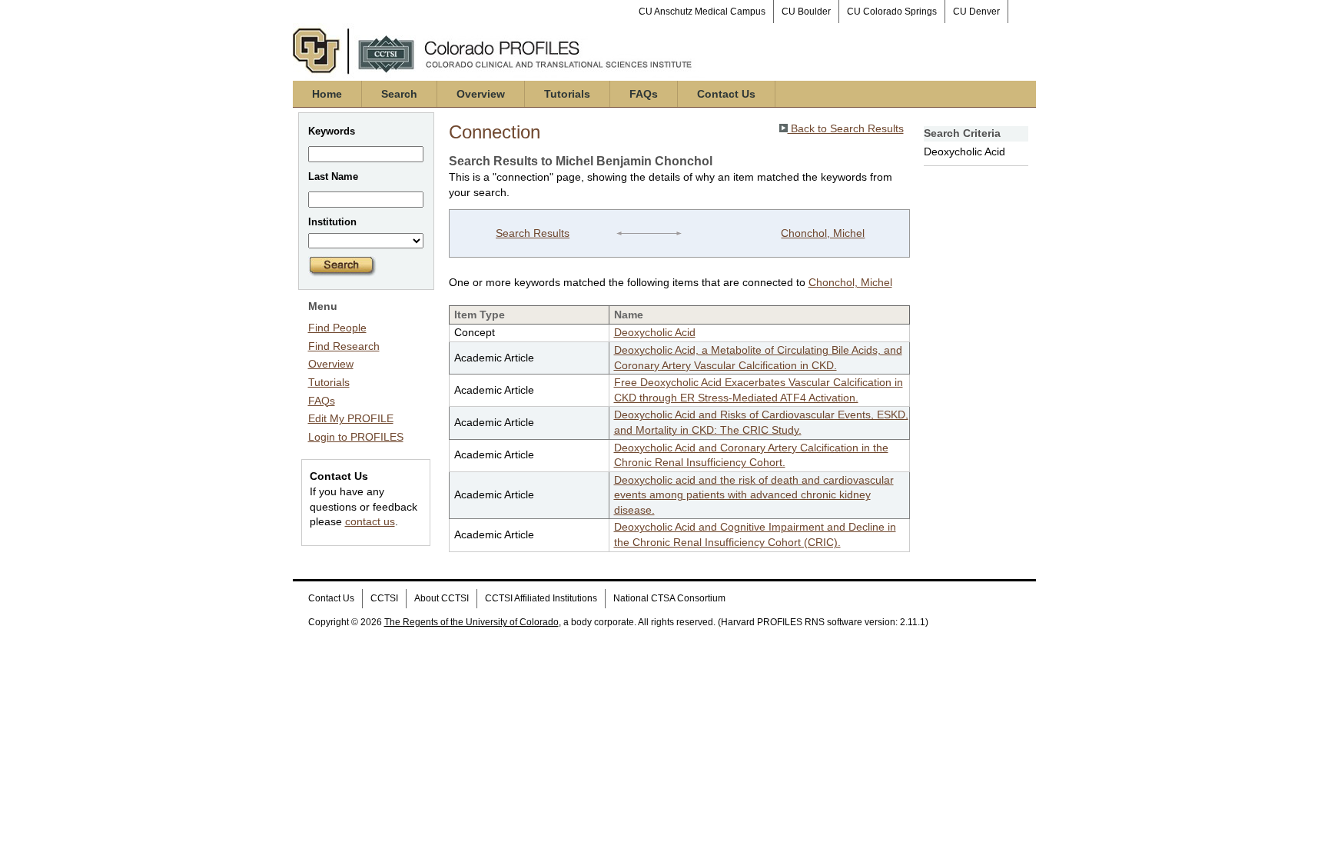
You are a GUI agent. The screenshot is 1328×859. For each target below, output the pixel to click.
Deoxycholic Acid (655, 332)
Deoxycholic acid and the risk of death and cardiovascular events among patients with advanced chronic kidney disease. (754, 495)
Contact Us (726, 94)
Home (327, 94)
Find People (337, 327)
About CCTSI (441, 598)
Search (399, 94)
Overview (480, 94)
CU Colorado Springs (892, 11)
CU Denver (976, 11)
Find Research (344, 346)
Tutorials (567, 94)
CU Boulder (806, 11)
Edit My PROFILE (350, 418)
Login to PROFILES (355, 437)
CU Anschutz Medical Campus (702, 11)
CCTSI (384, 598)
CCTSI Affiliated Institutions (541, 598)
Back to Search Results (846, 128)
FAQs (643, 94)
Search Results (532, 233)
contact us (370, 521)
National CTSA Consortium (669, 598)
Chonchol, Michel (823, 233)
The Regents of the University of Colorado (471, 622)
